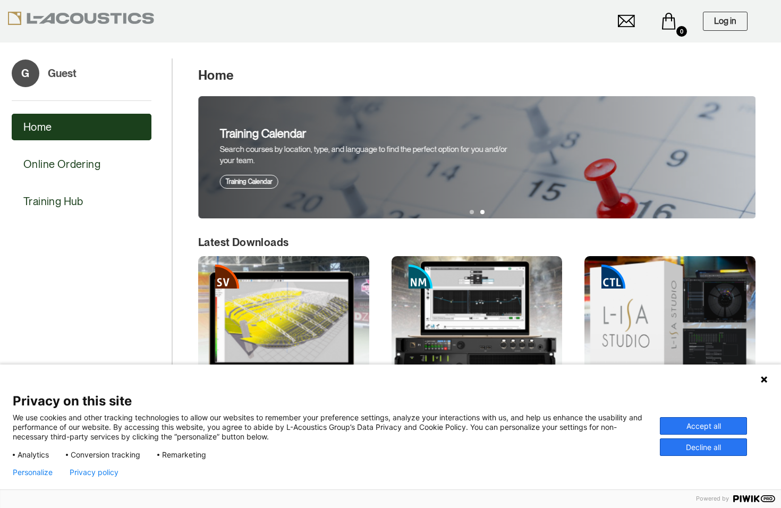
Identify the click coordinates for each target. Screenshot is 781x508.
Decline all (703, 447)
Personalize (33, 472)
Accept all (703, 425)
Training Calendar (248, 181)
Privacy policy (94, 472)
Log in (725, 21)
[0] (668, 21)
